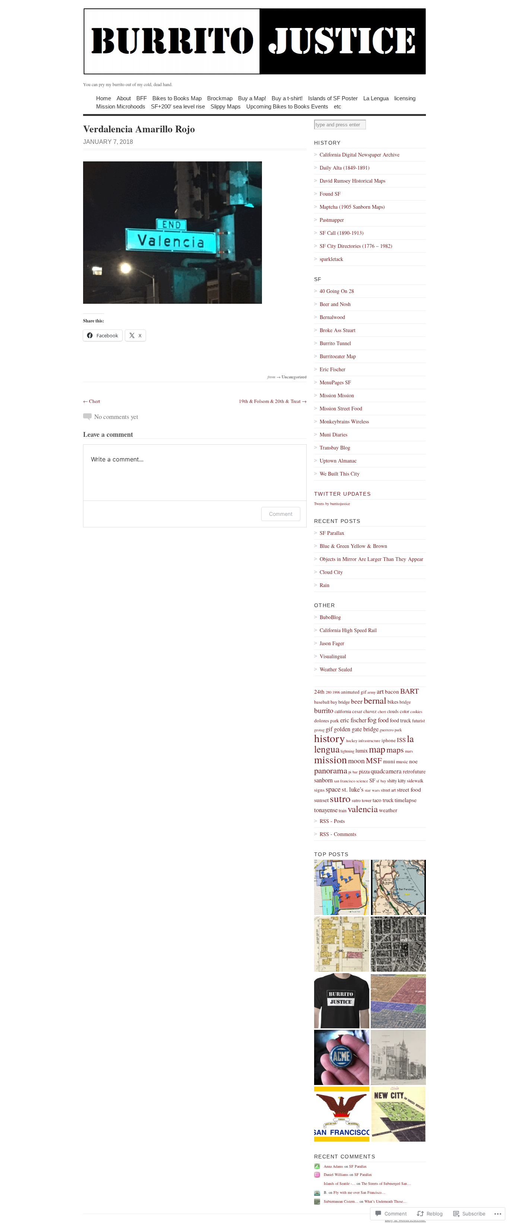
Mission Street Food (341, 408)
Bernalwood (332, 317)
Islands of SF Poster (333, 98)
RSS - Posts (332, 820)
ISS (401, 739)
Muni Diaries (333, 434)
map (377, 748)
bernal (375, 700)
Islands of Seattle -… (339, 1183)
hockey (351, 740)
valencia (363, 808)
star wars (372, 790)
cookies (416, 711)
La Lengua (376, 98)
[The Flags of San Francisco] (341, 1114)
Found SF (330, 193)
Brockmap (220, 98)
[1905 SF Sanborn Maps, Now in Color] (341, 944)
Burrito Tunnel (335, 343)
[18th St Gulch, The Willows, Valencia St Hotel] (398, 1057)
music (402, 761)
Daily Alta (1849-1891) (345, 167)
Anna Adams (333, 1166)
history (329, 738)
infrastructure (369, 740)
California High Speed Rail (348, 630)
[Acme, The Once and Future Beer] (341, 1057)
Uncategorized (294, 376)
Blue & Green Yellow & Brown (353, 545)
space (333, 789)
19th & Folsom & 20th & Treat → (273, 401)
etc (337, 106)
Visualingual (333, 656)
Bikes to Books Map (177, 98)
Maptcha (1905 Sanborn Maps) (352, 206)
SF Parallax (332, 532)
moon (356, 760)
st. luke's (353, 789)
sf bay (381, 780)
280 (328, 692)
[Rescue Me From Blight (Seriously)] (398, 1114)
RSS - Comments (338, 833)
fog (372, 719)
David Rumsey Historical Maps (352, 180)
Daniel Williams (336, 1174)
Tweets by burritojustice (332, 503)
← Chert (91, 401)
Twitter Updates (342, 494)
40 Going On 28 (337, 290)
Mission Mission (337, 395)
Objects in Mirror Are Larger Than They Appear (371, 558)
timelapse (406, 800)
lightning (347, 751)
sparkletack (331, 258)
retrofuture (414, 771)
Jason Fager (332, 643)
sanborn (323, 780)
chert (382, 711)
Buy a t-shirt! (287, 98)
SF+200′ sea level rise (178, 106)
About (124, 98)
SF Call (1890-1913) (342, 232)
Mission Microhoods (120, 106)
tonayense (326, 809)
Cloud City (331, 571)
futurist (418, 720)
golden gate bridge (356, 729)
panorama (330, 770)
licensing (404, 98)
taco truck (383, 800)
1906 (336, 692)
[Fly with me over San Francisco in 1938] (398, 944)
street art (388, 790)
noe (413, 761)
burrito (323, 710)
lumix (361, 750)
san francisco (344, 780)
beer (357, 701)
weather (388, 810)
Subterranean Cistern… (341, 1201)
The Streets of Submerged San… (386, 1183)
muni (389, 761)
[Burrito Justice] (254, 41)
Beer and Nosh (335, 303)
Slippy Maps (226, 106)
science (362, 780)
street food (409, 789)
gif (329, 729)
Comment (281, 514)
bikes (393, 701)
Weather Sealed (336, 669)
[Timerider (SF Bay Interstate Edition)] (398, 887)
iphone (389, 740)
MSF (374, 760)
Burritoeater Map (338, 356)
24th (319, 691)
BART (409, 691)
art (380, 691)
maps (395, 749)
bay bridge (340, 702)
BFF (141, 98)
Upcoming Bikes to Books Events (287, 106)
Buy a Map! (252, 98)
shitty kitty (396, 780)
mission (330, 759)
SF (372, 780)
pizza (364, 771)
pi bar (353, 772)
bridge (405, 702)
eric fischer (353, 720)
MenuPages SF (335, 382)
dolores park (326, 720)
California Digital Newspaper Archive (359, 154)
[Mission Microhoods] (341, 887)
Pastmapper (332, 219)
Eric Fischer (332, 369)
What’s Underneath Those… (385, 1201)
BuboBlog (330, 617)
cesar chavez (364, 711)
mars (409, 751)
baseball (321, 702)
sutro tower (362, 800)
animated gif (353, 691)
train (343, 810)
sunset (321, 800)
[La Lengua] (398, 1000)
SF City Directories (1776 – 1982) (356, 245)
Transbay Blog (335, 447)
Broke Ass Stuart (337, 330)
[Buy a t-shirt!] (341, 1000)
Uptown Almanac (338, 460)
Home (103, 98)
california (343, 711)
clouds (393, 711)
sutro (340, 798)
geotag (319, 729)
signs (319, 789)
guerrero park (391, 729)
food (383, 720)
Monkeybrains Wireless (344, 421)
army (371, 692)
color (404, 711)
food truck (400, 720)
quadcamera (386, 771)
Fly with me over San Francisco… (359, 1192)
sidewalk (415, 780)
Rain (324, 585)
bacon (392, 691)
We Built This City (340, 473)
